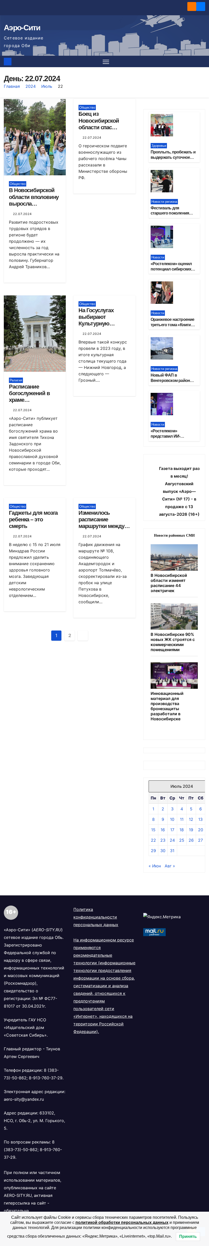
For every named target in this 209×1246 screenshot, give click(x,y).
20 (200, 829)
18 (181, 829)
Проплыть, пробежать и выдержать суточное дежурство (173, 157)
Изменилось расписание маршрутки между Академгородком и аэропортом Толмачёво (102, 530)
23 (162, 840)
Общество (17, 184)
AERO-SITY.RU (18, 1195)
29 (153, 850)
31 (172, 850)
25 (181, 840)
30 (162, 850)
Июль (46, 86)
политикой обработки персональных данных (121, 1222)
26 (191, 840)
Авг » (170, 865)
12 (191, 819)
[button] (201, 61)
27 (200, 840)
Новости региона (164, 202)
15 (153, 829)
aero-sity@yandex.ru (24, 1099)
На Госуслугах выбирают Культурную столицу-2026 (96, 320)
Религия (16, 380)
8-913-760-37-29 (45, 1077)
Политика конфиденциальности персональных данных (95, 917)
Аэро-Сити (22, 27)
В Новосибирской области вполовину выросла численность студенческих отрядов (34, 207)
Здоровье (158, 146)
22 (153, 840)
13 (200, 819)
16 (163, 829)
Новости (157, 257)
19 (191, 829)
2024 (30, 86)
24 (172, 840)
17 (172, 829)
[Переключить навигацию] (106, 61)
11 (182, 819)
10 (172, 819)
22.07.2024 (22, 214)
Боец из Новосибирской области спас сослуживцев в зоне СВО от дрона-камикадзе (104, 131)
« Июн (155, 865)
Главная (12, 86)
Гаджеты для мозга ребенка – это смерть (33, 519)
